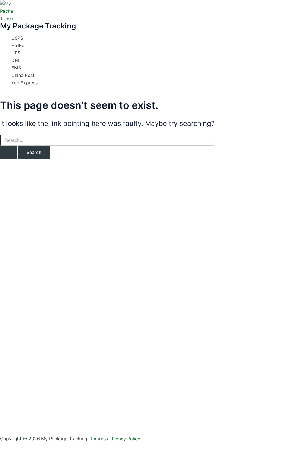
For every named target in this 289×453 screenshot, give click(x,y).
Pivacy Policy (126, 438)
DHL (16, 60)
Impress (99, 438)
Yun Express (24, 82)
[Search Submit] (8, 152)
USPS (17, 38)
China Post (22, 75)
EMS (16, 68)
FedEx (17, 45)
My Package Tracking (38, 25)
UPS (15, 53)
